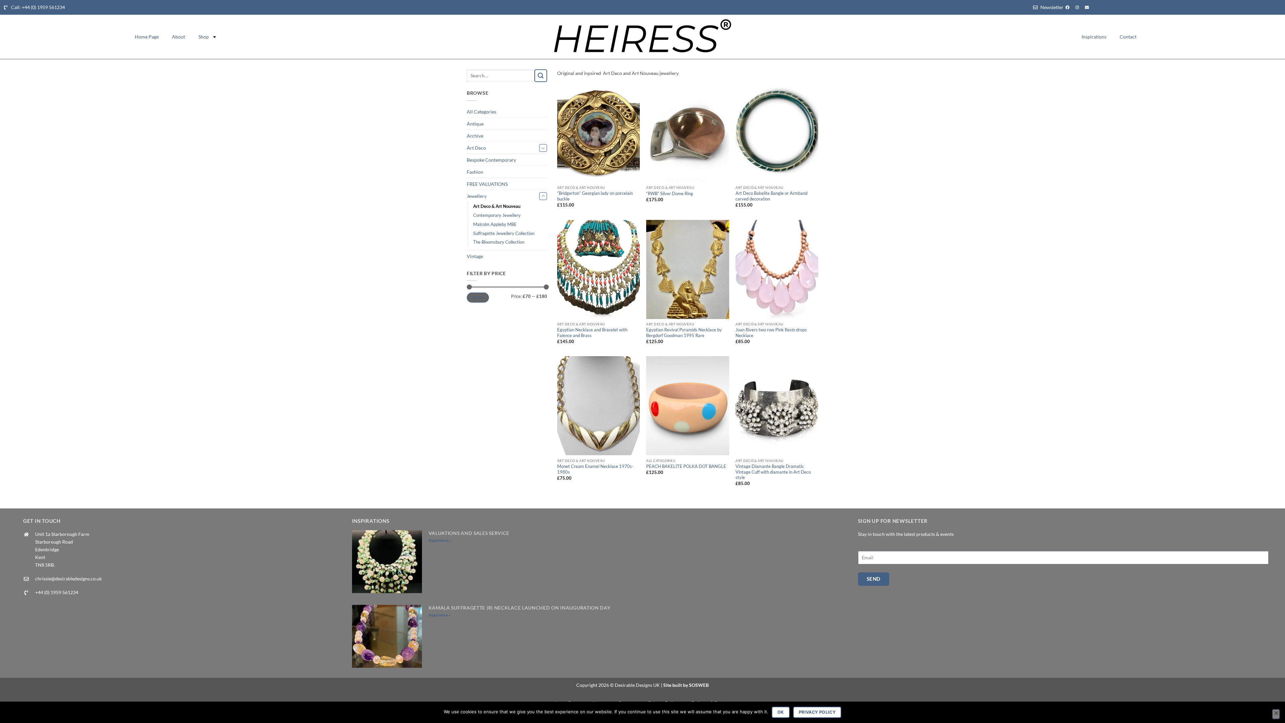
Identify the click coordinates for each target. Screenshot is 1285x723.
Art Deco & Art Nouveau (496, 206)
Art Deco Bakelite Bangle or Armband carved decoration (771, 196)
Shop (203, 36)
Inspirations (1094, 36)
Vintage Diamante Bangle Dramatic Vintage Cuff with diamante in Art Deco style (773, 472)
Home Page (147, 36)
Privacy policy (817, 712)
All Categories (481, 111)
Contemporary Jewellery (497, 215)
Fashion (475, 172)
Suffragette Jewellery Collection (503, 233)
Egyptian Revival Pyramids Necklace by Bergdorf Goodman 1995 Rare (684, 332)
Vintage (475, 256)
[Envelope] (1087, 7)
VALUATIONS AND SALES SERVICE (469, 533)
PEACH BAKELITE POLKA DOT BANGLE (686, 466)
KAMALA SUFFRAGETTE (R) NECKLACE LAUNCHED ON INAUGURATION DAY (520, 608)
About (178, 36)
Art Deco (476, 148)
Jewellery (477, 196)
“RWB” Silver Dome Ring (669, 193)
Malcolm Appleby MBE (495, 224)
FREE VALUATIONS (487, 184)
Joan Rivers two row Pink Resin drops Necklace (771, 332)
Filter (478, 297)
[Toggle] (543, 148)
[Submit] (540, 75)
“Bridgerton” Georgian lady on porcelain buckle (595, 196)
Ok (780, 712)
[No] (1276, 714)
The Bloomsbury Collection (498, 242)
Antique (475, 124)
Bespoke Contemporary (491, 160)
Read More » (440, 540)
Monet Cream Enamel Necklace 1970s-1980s (595, 469)
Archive (475, 136)
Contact (1128, 36)
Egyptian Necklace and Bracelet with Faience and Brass (592, 332)
